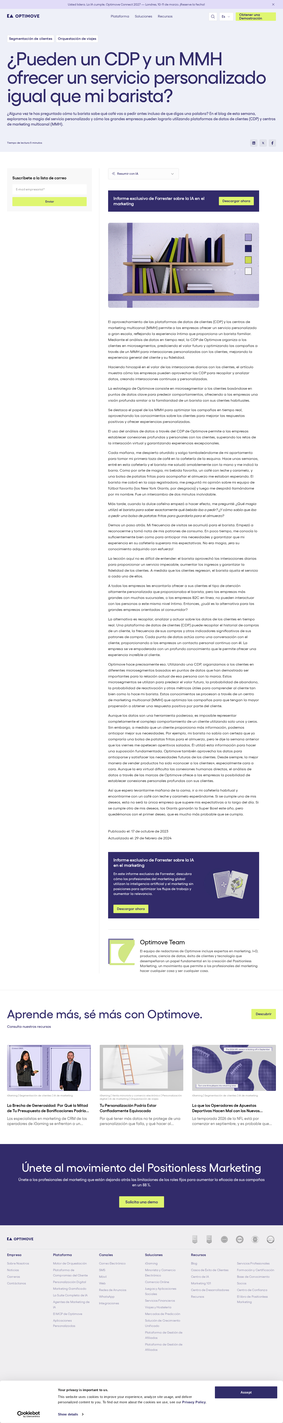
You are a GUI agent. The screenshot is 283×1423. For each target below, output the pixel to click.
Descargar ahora (236, 201)
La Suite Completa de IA (70, 1295)
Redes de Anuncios (112, 1290)
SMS (102, 1270)
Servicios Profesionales (253, 1263)
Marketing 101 (201, 1283)
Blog (194, 1263)
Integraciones (109, 1303)
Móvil (103, 1276)
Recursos (197, 1296)
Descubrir (264, 1014)
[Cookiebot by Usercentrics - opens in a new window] (28, 1414)
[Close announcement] (273, 4)
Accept (246, 1392)
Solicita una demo (141, 1202)
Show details (68, 1414)
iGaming (151, 1263)
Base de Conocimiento (253, 1276)
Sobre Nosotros (18, 1263)
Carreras (13, 1276)
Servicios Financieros (160, 1300)
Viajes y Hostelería (158, 1307)
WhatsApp (107, 1296)
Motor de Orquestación (70, 1263)
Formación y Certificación (255, 1270)
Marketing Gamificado (69, 1288)
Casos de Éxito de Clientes (210, 1270)
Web (102, 1283)
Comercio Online (157, 1282)
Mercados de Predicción (162, 1314)
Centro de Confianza (252, 1290)
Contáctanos (16, 1283)
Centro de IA (200, 1276)
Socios (241, 1283)
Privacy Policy (194, 1402)
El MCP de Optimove (67, 1314)
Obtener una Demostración (250, 16)
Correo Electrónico (112, 1263)
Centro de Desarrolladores (210, 1290)
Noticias (13, 1270)
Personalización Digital (69, 1282)
